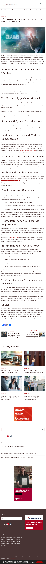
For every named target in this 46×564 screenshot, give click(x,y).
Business (3, 16)
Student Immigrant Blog (7, 537)
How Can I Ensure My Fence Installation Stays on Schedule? (33, 371)
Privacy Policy (13, 558)
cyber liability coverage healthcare (27, 150)
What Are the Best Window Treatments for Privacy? (12, 446)
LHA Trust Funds (14, 237)
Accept (39, 562)
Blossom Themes (40, 556)
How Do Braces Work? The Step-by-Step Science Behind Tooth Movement (17, 457)
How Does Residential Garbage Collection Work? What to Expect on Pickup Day (18, 453)
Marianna (3, 24)
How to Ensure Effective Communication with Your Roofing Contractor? (32, 398)
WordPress (8, 558)
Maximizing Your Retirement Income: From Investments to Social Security (10, 398)
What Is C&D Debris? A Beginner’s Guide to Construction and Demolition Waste (18, 461)
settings (33, 562)
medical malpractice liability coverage (10, 180)
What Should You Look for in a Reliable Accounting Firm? (10, 371)
